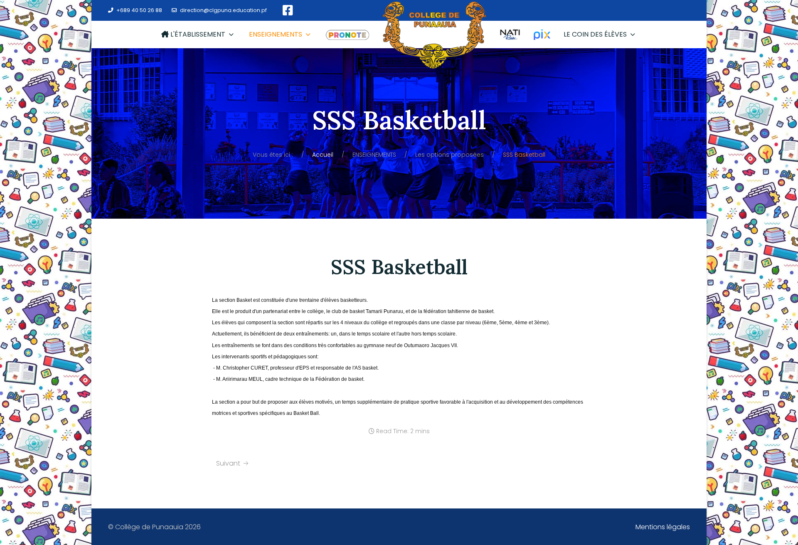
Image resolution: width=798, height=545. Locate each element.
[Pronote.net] (347, 34)
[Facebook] (288, 10)
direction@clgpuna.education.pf (223, 10)
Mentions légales (662, 527)
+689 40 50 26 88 (139, 10)
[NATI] (510, 34)
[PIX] (542, 34)
